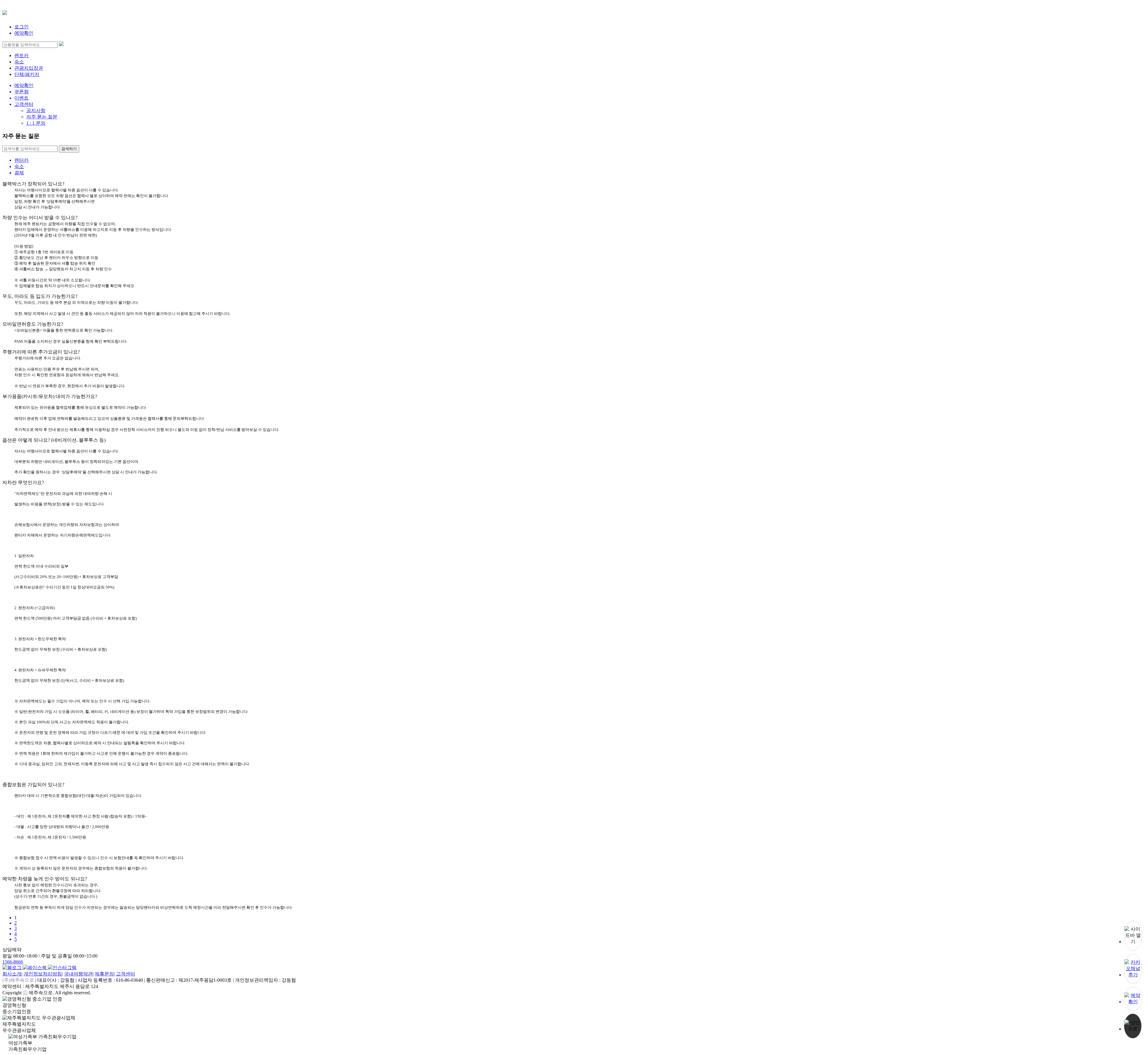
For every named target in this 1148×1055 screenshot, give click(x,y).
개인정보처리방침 (43, 973)
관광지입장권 (28, 68)
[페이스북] (35, 967)
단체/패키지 (26, 74)
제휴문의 (104, 973)
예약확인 (23, 33)
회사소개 (12, 973)
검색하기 (69, 149)
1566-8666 (12, 961)
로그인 (21, 26)
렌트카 (21, 55)
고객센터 (125, 973)
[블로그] (12, 967)
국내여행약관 (78, 973)
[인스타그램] (62, 967)
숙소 (19, 61)
